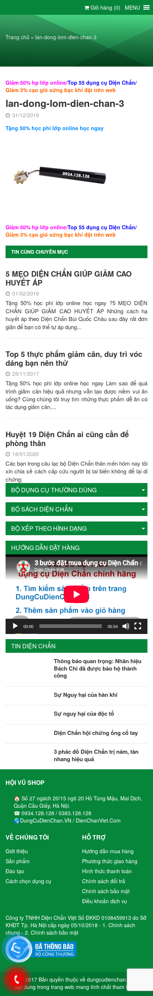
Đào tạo (15, 871)
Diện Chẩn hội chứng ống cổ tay (96, 733)
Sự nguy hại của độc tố (84, 713)
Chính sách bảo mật (106, 891)
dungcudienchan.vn (110, 979)
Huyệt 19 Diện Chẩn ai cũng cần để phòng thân (67, 438)
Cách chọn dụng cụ (28, 881)
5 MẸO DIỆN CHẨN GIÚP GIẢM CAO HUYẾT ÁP (69, 278)
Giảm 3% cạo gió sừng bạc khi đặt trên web (61, 90)
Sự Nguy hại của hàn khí (85, 695)
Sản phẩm (18, 861)
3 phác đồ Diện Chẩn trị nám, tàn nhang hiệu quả (96, 755)
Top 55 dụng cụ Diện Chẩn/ (102, 82)
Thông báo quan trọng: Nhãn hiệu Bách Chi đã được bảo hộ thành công (97, 668)
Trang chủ (17, 37)
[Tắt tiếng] (126, 626)
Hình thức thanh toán (107, 871)
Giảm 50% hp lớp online (36, 82)
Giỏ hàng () (104, 7)
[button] (132, 7)
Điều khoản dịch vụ (104, 901)
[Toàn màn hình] (137, 626)
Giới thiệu (17, 851)
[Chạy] (15, 626)
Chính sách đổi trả (103, 881)
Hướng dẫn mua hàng (108, 851)
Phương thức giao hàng (109, 861)
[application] (76, 594)
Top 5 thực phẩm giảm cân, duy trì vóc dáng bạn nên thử (74, 358)
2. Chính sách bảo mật (51, 932)
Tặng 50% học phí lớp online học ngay (55, 128)
